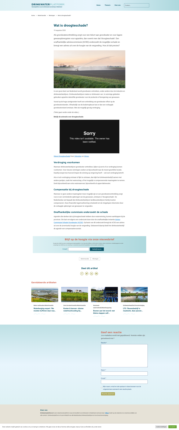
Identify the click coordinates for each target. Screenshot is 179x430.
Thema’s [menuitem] (107, 5)
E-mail (103, 378)
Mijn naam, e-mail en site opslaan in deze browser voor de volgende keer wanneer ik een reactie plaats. (122, 388)
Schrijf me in (96, 249)
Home (33, 15)
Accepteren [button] (172, 426)
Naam (103, 370)
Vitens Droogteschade (62, 156)
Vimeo (86, 156)
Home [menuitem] (98, 5)
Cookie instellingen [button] (161, 426)
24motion (77, 156)
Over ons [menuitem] (118, 5)
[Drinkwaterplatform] (47, 5)
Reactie (104, 343)
